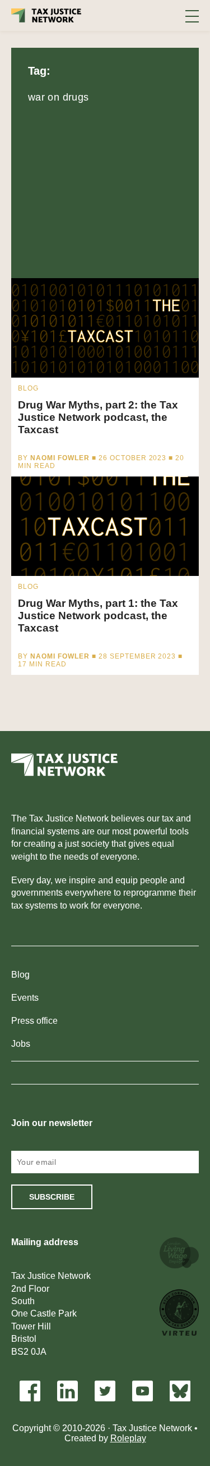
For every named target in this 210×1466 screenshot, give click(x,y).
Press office (34, 1020)
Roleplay (128, 1438)
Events (25, 997)
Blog (20, 974)
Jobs (20, 1044)
